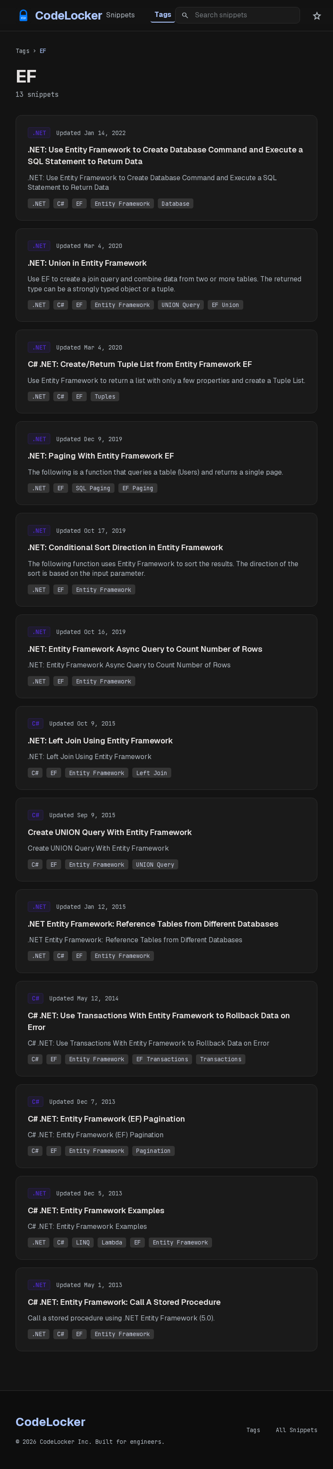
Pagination (153, 1151)
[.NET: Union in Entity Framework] (166, 275)
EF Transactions (162, 1059)
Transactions (221, 1059)
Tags (162, 14)
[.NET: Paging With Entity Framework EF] (166, 463)
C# (60, 204)
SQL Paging (93, 488)
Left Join (151, 773)
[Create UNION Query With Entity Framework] (166, 839)
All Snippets (296, 1430)
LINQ (83, 1242)
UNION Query (181, 305)
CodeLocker (61, 15)
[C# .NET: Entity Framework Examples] (166, 1217)
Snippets (120, 15)
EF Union (225, 305)
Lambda (111, 1242)
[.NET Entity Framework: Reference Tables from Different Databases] (166, 931)
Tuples (105, 396)
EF (79, 204)
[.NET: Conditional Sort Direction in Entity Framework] (166, 559)
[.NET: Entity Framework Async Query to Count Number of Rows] (166, 656)
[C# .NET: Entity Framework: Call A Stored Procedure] (166, 1309)
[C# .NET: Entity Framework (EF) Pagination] (166, 1126)
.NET (39, 204)
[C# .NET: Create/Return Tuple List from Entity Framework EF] (166, 371)
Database (175, 204)
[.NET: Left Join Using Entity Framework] (166, 747)
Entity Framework (122, 204)
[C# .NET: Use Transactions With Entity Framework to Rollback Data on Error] (166, 1028)
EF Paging (137, 488)
